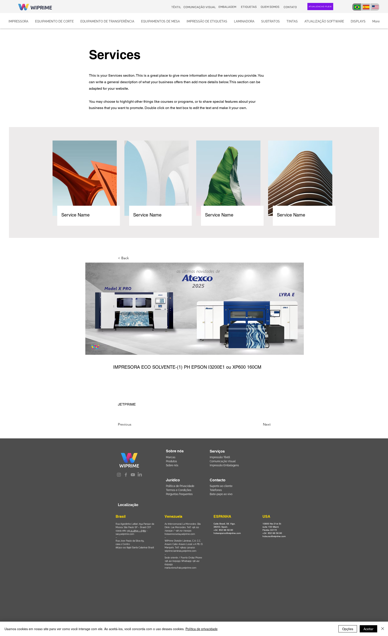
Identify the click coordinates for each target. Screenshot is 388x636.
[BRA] (356, 7)
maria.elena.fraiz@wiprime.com (180, 568)
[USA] (374, 7)
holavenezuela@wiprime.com (180, 534)
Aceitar (368, 629)
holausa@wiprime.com (274, 536)
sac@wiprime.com (125, 534)
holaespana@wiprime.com (227, 533)
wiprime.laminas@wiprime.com (180, 551)
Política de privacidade (201, 629)
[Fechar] (382, 628)
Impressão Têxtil (220, 457)
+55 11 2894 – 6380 (136, 530)
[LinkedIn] (139, 474)
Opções (347, 629)
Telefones (216, 490)
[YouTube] (132, 474)
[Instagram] (118, 474)
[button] (133, 258)
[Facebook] (125, 474)
